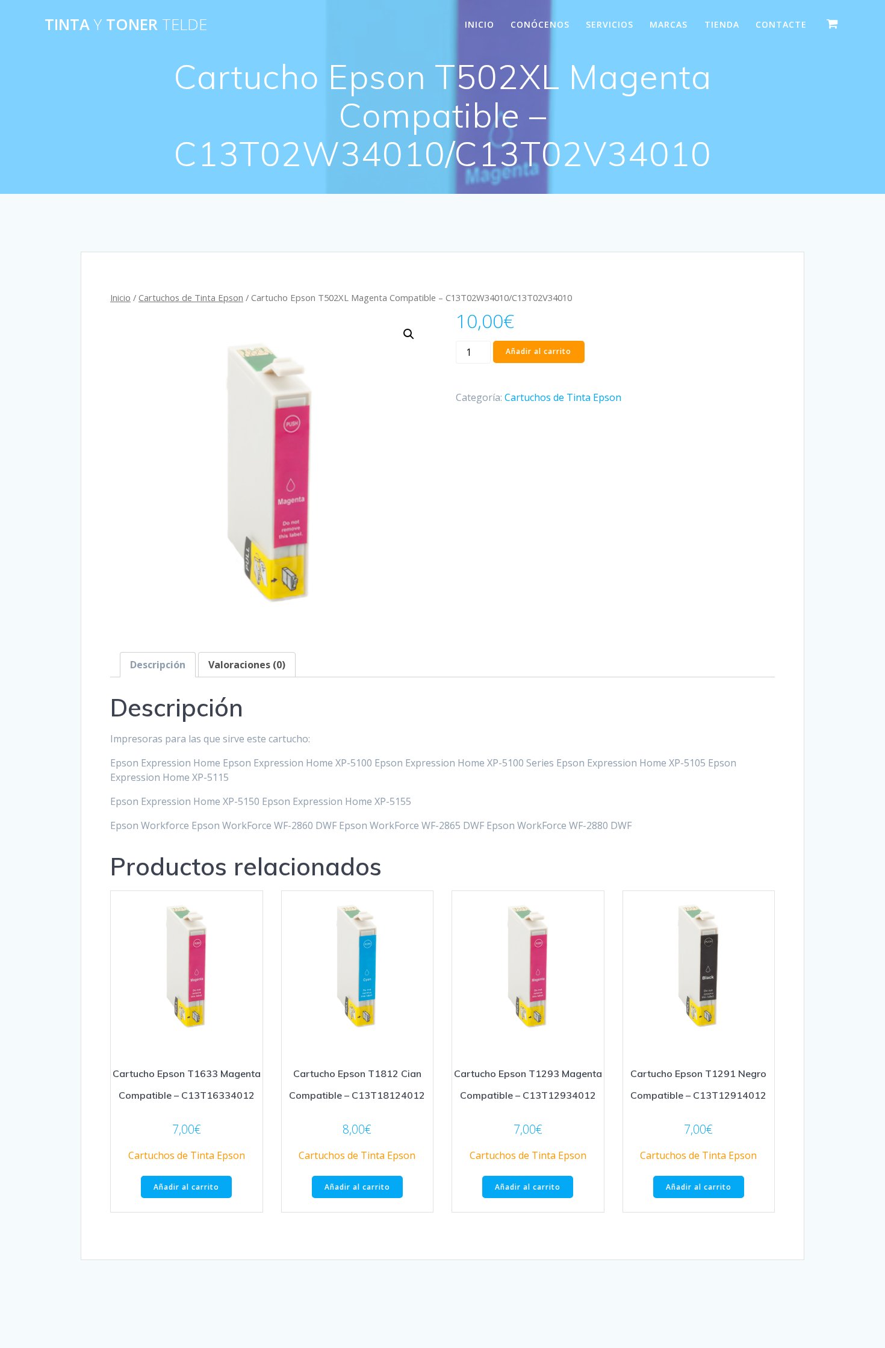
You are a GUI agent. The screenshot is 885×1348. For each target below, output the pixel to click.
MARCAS (669, 24)
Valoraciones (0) (246, 664)
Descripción (157, 664)
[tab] (158, 664)
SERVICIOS (609, 24)
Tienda (721, 24)
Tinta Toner (126, 25)
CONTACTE (781, 24)
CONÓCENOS (540, 24)
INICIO (479, 24)
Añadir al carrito (538, 351)
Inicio (120, 297)
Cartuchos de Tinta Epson (190, 297)
